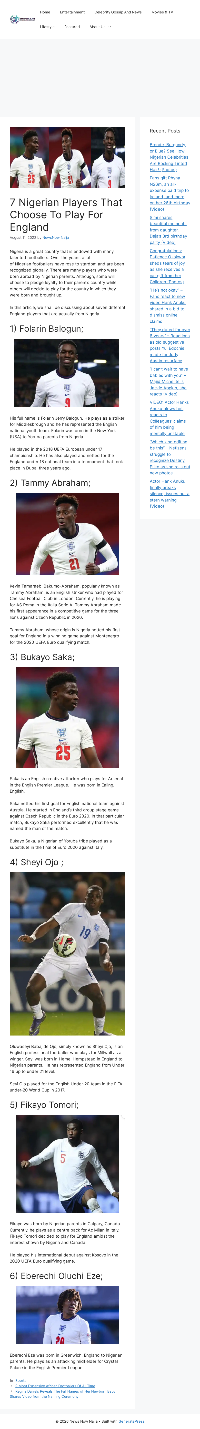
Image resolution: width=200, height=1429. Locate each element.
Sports (20, 1380)
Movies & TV (162, 12)
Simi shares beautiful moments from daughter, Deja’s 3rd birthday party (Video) (168, 230)
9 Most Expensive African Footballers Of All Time (55, 1386)
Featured (72, 26)
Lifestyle (47, 26)
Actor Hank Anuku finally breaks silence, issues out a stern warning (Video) (170, 494)
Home (45, 12)
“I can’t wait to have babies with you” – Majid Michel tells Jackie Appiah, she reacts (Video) (169, 381)
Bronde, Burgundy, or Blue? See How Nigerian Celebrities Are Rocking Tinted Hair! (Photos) (169, 157)
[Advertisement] (100, 76)
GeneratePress (132, 1421)
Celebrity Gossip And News (118, 12)
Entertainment (72, 12)
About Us (97, 26)
